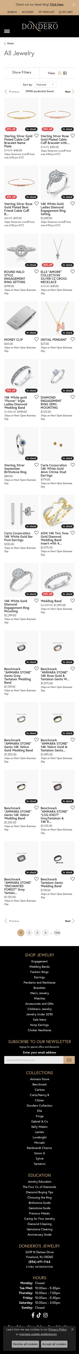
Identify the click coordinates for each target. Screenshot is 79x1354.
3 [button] (37, 933)
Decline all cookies (25, 1344)
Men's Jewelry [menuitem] (39, 993)
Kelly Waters (39, 1127)
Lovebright (40, 1137)
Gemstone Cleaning (39, 1229)
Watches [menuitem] (39, 998)
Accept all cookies (54, 1344)
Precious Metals (39, 1213)
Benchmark (39, 1084)
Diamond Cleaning (40, 1224)
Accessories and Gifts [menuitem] (39, 1004)
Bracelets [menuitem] (39, 988)
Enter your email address (39, 1052)
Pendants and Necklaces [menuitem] (40, 982)
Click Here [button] (56, 4)
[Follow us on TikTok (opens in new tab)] (39, 1315)
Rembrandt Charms (39, 1148)
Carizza (39, 1090)
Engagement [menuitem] (39, 961)
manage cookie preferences (38, 1334)
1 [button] (22, 932)
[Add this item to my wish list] (35, 135)
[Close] (73, 4)
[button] (12, 12)
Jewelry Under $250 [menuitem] (39, 1014)
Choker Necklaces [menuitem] (39, 1030)
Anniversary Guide (39, 1234)
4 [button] (45, 933)
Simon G (39, 1153)
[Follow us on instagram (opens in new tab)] (45, 1315)
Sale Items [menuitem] (39, 1019)
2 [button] (29, 933)
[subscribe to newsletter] (69, 1060)
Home (10, 43)
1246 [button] (57, 933)
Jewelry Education (40, 1181)
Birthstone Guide (40, 1203)
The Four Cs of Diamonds (39, 1187)
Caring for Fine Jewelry (39, 1219)
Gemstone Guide (39, 1208)
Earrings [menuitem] (39, 977)
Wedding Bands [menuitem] (39, 967)
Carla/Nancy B (39, 1095)
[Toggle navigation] (7, 29)
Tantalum (40, 1164)
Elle (39, 1111)
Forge (39, 1116)
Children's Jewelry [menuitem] (40, 1009)
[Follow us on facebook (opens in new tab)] (33, 1315)
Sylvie (39, 1158)
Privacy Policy (57, 1329)
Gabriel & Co (39, 1121)
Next (68, 91)
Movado (39, 1143)
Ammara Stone (39, 1079)
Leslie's (39, 1132)
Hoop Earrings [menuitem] (39, 1025)
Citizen (39, 1100)
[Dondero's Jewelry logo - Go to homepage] (40, 26)
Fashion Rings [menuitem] (39, 972)
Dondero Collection (39, 1105)
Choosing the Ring (39, 1197)
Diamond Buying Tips (39, 1192)
